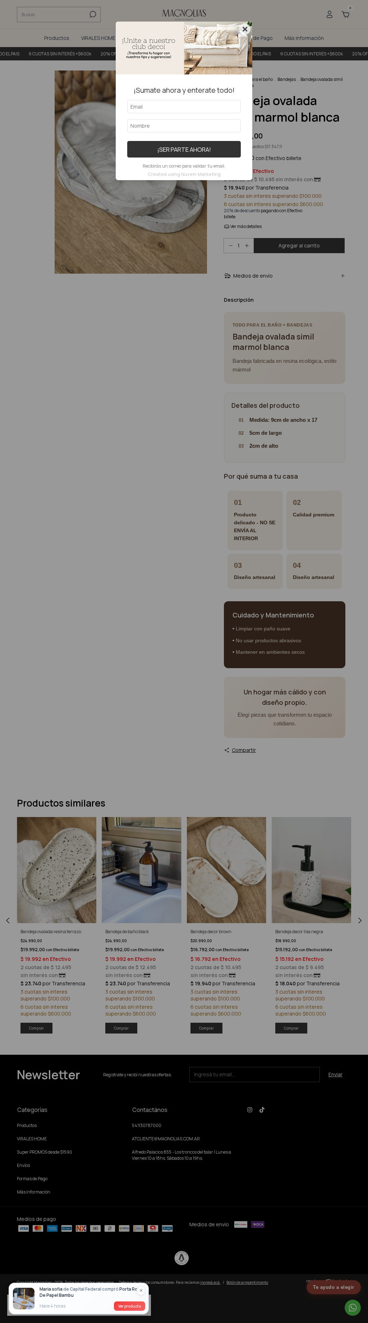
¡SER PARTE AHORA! (184, 149)
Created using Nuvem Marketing (184, 174)
